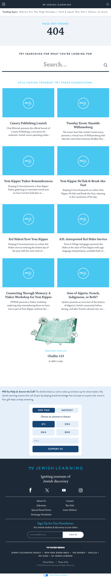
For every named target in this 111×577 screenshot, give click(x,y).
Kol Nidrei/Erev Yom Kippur (28, 239)
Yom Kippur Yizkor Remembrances (28, 181)
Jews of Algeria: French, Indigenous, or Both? (83, 295)
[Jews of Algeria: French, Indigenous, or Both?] (83, 273)
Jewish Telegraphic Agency (26, 553)
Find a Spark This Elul (72, 12)
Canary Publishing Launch (28, 123)
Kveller (92, 553)
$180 (67, 424)
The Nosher (78, 553)
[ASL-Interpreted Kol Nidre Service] (83, 218)
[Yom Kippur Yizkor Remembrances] (28, 161)
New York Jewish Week (57, 553)
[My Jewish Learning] (55, 470)
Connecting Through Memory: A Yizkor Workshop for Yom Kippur (28, 295)
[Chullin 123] (56, 330)
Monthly (67, 410)
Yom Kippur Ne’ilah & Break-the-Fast (83, 183)
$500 (67, 432)
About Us (41, 501)
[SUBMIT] (105, 66)
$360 (43, 432)
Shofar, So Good (97, 12)
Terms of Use (63, 562)
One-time (44, 410)
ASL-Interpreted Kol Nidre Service (83, 239)
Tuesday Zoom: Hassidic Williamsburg (83, 125)
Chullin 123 (56, 356)
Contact (70, 501)
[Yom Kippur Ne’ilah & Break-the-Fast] (83, 161)
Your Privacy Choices (58, 575)
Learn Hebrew (70, 510)
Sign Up (73, 535)
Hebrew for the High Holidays (37, 12)
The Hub (70, 505)
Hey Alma (43, 556)
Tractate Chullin (56, 351)
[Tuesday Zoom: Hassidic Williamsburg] (83, 102)
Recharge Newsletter (41, 514)
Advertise (41, 505)
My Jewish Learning (62, 556)
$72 (43, 424)
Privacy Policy (48, 562)
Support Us (55, 449)
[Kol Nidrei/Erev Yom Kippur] (28, 218)
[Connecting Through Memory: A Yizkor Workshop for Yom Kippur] (28, 273)
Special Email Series (41, 510)
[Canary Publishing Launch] (28, 102)
